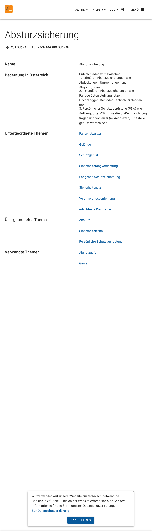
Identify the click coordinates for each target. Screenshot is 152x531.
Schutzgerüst (88, 155)
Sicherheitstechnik (92, 231)
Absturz (84, 220)
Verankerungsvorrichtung (97, 198)
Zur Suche (18, 47)
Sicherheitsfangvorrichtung (98, 166)
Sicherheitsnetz (90, 187)
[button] (84, 9)
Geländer (85, 144)
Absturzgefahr (89, 252)
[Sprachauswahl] (77, 9)
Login (114, 9)
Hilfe (96, 9)
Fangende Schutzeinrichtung (99, 177)
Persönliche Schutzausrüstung (101, 241)
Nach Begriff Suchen (53, 47)
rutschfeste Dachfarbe (95, 209)
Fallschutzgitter (90, 133)
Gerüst (83, 263)
